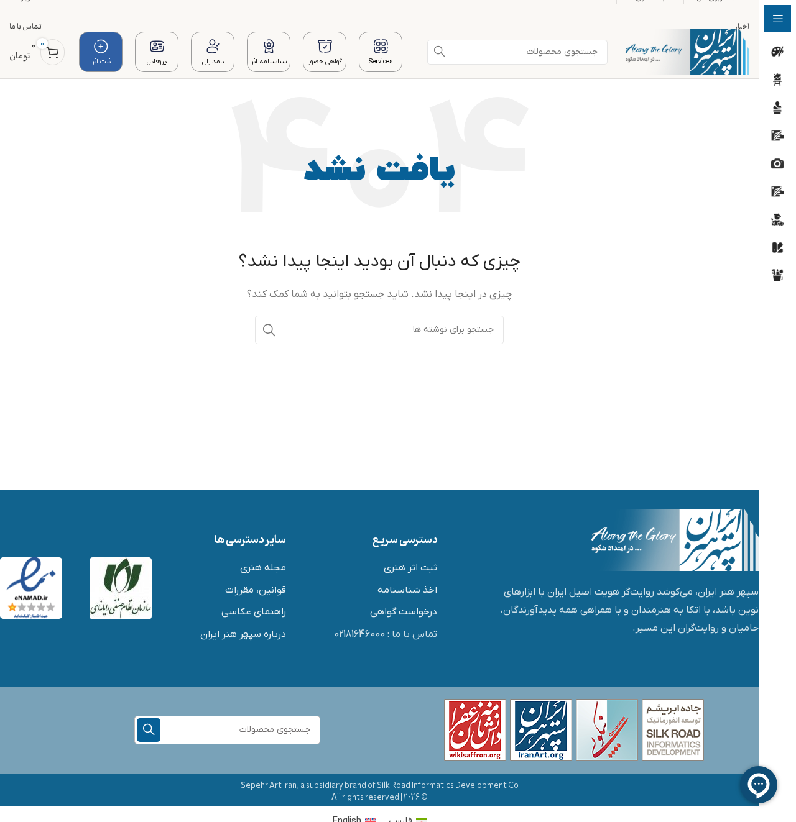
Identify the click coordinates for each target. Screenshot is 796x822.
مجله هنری (263, 568)
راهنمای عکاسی (253, 612)
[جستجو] (269, 330)
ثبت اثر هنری (410, 568)
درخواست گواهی (403, 612)
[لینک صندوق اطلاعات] (380, 51)
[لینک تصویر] (675, 539)
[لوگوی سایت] (686, 51)
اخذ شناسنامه (407, 590)
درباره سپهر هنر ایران (243, 634)
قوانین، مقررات (255, 590)
